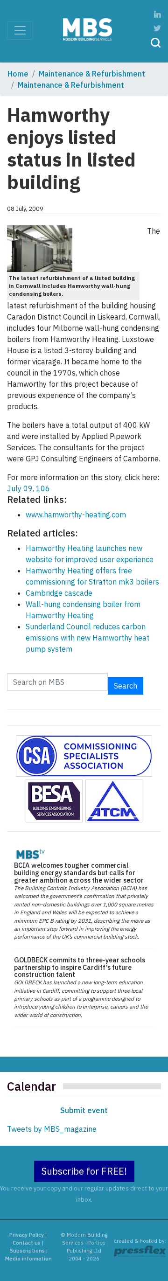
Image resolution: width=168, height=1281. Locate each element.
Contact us (27, 1242)
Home (17, 73)
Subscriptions (27, 1250)
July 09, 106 (28, 488)
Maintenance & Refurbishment (92, 73)
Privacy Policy (26, 1235)
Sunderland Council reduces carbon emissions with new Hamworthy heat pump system (87, 638)
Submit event (84, 1110)
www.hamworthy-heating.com (76, 514)
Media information (28, 1258)
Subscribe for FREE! (84, 1171)
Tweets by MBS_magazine (52, 1129)
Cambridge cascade (59, 593)
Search (125, 685)
